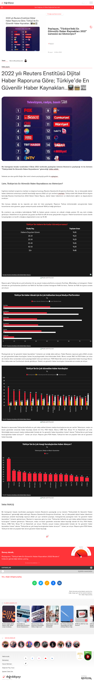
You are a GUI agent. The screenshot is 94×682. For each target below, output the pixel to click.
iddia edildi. (54, 169)
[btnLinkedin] (59, 583)
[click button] (26, 658)
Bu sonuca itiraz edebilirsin (31, 562)
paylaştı (61, 193)
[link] (11, 656)
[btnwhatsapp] (34, 583)
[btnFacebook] (53, 583)
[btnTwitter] (41, 583)
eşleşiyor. (54, 176)
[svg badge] (88, 655)
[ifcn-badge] (80, 655)
